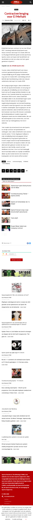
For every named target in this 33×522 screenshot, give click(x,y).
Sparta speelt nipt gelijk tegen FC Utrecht (13, 352)
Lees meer (23, 307)
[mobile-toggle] (3, 2)
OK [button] (26, 519)
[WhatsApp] (3, 170)
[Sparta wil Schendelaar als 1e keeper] (6, 204)
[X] (11, 170)
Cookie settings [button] (17, 519)
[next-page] (5, 234)
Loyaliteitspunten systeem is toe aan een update (15, 437)
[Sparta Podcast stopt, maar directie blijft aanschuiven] (6, 212)
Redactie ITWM (9, 20)
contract (9, 161)
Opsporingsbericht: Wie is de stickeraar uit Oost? (15, 295)
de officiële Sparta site (17, 66)
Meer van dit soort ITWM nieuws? (11, 179)
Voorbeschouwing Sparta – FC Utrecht (12, 380)
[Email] (19, 170)
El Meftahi (26, 161)
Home (3, 6)
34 (30, 20)
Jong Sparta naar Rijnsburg (9, 409)
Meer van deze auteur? (8, 181)
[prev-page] (3, 234)
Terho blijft (14, 218)
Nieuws (8, 6)
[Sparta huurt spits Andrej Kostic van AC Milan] (6, 188)
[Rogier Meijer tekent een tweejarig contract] (6, 228)
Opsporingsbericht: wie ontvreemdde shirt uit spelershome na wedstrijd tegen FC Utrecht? (14, 323)
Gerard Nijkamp (6, 163)
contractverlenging (17, 161)
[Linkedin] (15, 170)
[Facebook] (7, 170)
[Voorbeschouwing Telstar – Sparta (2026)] (6, 196)
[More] (27, 170)
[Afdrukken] (23, 170)
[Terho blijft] (6, 220)
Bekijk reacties (16, 259)
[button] (30, 2)
